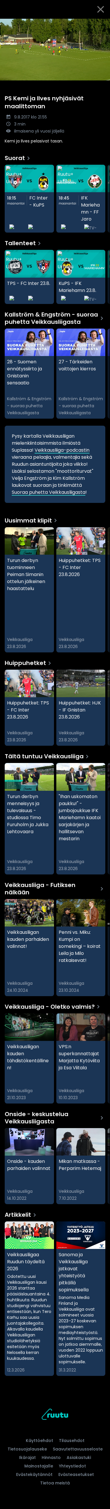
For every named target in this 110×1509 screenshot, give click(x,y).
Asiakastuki (79, 1457)
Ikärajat (27, 1457)
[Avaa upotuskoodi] (102, 23)
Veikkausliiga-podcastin (62, 450)
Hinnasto (51, 1457)
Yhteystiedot (72, 1466)
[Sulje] (100, 9)
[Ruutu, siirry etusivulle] (55, 1415)
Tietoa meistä (55, 1483)
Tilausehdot (71, 1440)
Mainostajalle (38, 1466)
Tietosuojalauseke (27, 1449)
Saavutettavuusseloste (78, 1449)
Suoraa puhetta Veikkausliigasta (48, 492)
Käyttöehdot (39, 1440)
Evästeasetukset (76, 1474)
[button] (55, 49)
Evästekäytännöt (34, 1474)
